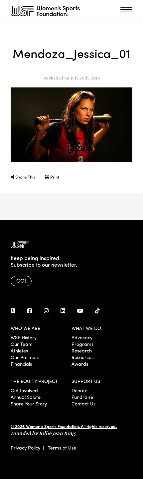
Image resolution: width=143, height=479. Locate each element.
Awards (80, 363)
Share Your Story (29, 403)
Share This (24, 177)
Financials (21, 363)
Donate (79, 390)
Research (82, 350)
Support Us (86, 381)
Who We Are (25, 328)
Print (54, 177)
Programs (82, 344)
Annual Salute (26, 397)
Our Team (22, 344)
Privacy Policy (25, 447)
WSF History (24, 337)
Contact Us (83, 403)
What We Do (86, 328)
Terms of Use (62, 447)
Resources (82, 357)
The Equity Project (34, 381)
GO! (21, 280)
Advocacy (82, 337)
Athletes (19, 350)
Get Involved (24, 390)
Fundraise (82, 397)
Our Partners (25, 357)
